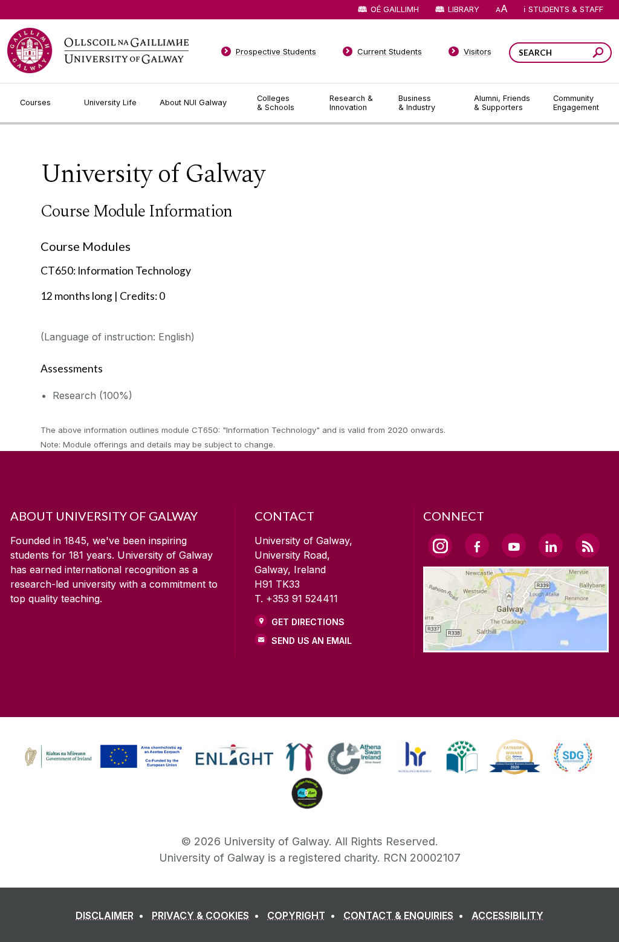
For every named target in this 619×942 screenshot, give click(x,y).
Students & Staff (565, 9)
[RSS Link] (587, 545)
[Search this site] (598, 54)
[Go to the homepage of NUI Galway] (98, 50)
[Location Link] (516, 645)
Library (463, 9)
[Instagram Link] (440, 546)
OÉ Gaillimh (395, 9)
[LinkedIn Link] (551, 545)
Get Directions (308, 622)
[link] (101, 757)
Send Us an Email (311, 640)
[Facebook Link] (477, 545)
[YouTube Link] (514, 545)
